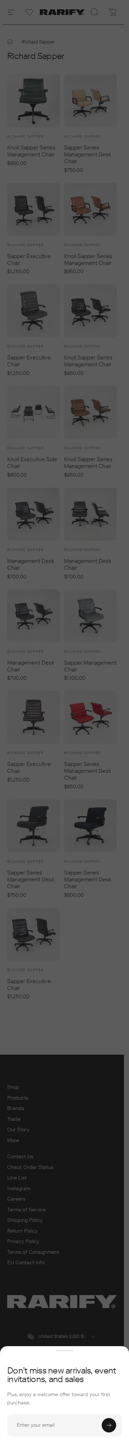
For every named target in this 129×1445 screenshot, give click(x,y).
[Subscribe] (109, 1425)
